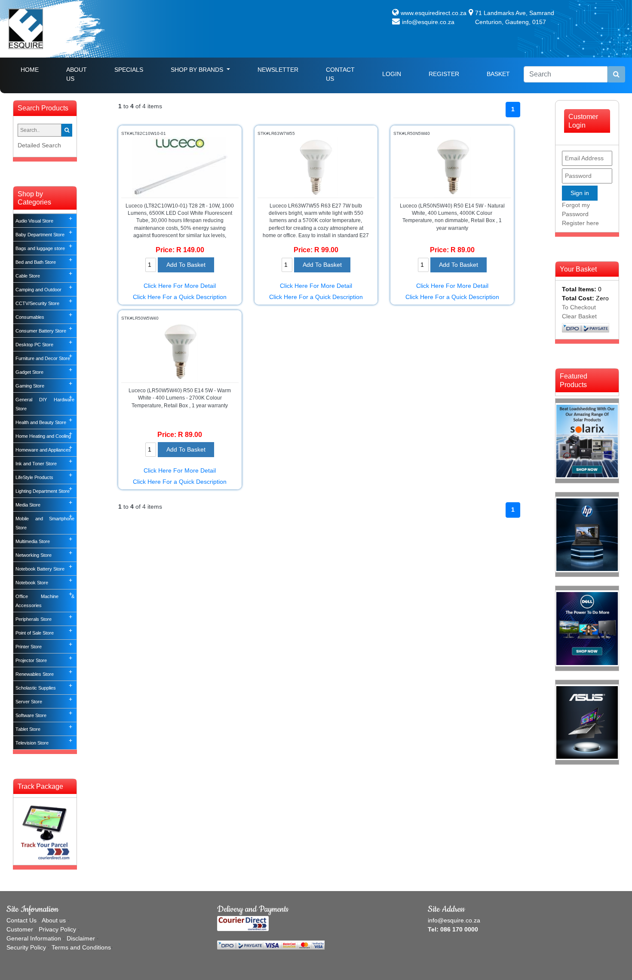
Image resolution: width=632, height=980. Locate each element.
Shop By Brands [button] (198, 69)
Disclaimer (81, 938)
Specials (128, 69)
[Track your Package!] (45, 830)
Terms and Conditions (81, 947)
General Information (33, 938)
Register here (580, 223)
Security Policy (26, 947)
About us (54, 920)
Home (36, 69)
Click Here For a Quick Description (180, 296)
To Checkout (579, 307)
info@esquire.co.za (428, 21)
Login (391, 73)
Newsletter (278, 69)
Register (444, 73)
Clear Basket (579, 316)
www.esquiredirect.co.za (433, 12)
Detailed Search (39, 145)
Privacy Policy (57, 929)
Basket (498, 73)
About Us (76, 74)
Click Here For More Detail (180, 285)
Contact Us (340, 74)
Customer (19, 929)
